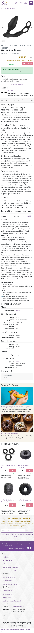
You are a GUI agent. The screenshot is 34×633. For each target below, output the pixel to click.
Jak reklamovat (7, 594)
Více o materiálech (27, 216)
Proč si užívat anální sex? (9, 433)
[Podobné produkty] (22, 100)
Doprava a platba (8, 590)
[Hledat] (16, 4)
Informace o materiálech (10, 571)
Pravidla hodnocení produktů (12, 601)
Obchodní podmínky (9, 577)
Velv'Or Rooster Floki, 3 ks (8, 466)
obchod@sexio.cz (18, 606)
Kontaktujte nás (7, 560)
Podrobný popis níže (17, 84)
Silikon (18, 310)
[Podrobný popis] (2, 100)
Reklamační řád (7, 581)
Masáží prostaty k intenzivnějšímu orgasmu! (16, 407)
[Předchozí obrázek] (2, 27)
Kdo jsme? (6, 557)
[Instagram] (27, 548)
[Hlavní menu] (31, 3)
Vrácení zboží (7, 597)
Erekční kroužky (10, 8)
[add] (12, 470)
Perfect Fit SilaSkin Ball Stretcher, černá (8, 501)
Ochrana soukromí (8, 564)
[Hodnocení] (14, 100)
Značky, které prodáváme (10, 567)
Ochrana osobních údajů (10, 584)
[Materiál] (6, 100)
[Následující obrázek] (32, 27)
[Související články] (18, 100)
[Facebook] (31, 548)
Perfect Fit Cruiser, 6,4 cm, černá (24, 466)
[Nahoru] (32, 100)
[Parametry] (10, 100)
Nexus (10, 90)
